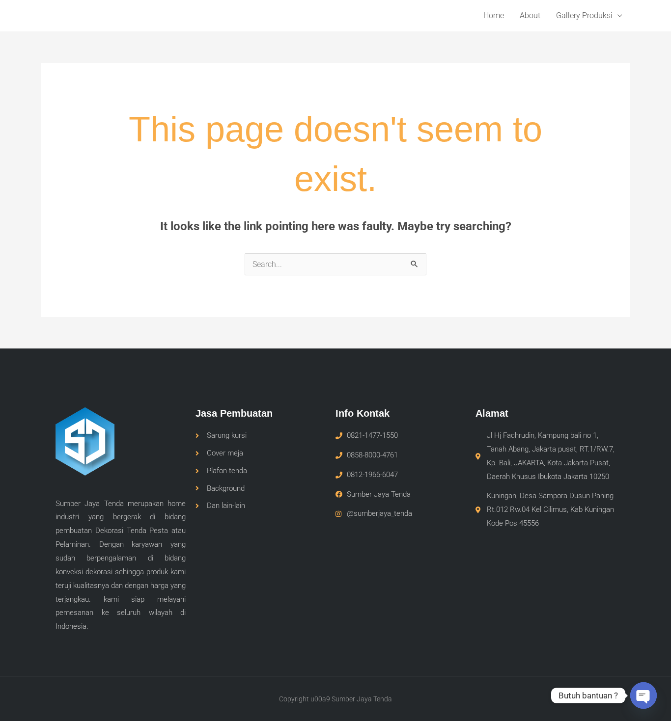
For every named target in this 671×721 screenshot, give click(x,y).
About (530, 15)
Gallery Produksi (584, 15)
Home (493, 15)
